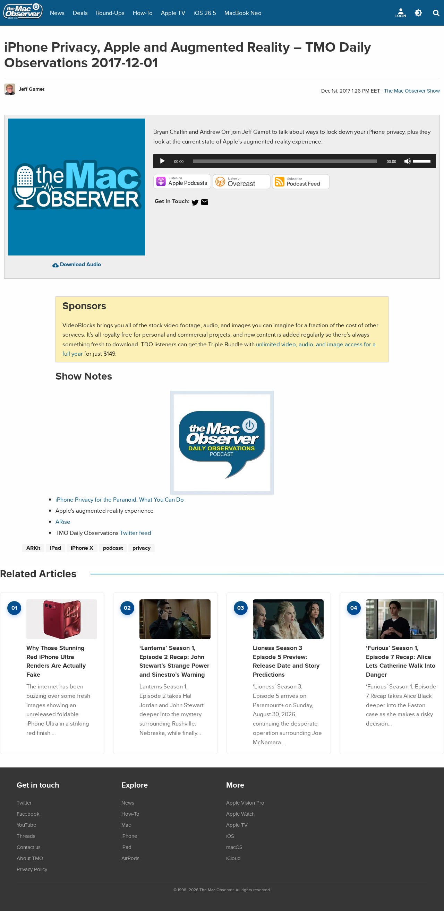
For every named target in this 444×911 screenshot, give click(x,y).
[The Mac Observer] (23, 13)
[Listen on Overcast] (242, 187)
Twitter (24, 802)
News (57, 12)
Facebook (28, 813)
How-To (143, 12)
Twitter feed (135, 532)
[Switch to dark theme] (418, 12)
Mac (126, 824)
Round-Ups (110, 12)
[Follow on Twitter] (195, 202)
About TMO (30, 858)
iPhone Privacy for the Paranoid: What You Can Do (120, 499)
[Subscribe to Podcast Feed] (301, 187)
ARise (63, 521)
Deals (80, 12)
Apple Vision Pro (245, 802)
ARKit (33, 548)
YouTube (26, 824)
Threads (26, 836)
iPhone (129, 836)
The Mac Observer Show (412, 90)
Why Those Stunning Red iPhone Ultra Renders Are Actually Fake (56, 661)
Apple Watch (240, 813)
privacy (142, 548)
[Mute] (407, 161)
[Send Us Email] (204, 202)
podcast (113, 548)
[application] (294, 161)
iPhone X (82, 548)
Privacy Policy (32, 869)
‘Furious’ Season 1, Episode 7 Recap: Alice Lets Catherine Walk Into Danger (400, 661)
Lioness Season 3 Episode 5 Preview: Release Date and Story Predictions (286, 661)
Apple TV (173, 12)
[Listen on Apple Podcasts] (182, 187)
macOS (234, 847)
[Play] (162, 161)
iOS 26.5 (205, 12)
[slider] (423, 160)
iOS (230, 836)
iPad (55, 548)
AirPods (130, 858)
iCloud (233, 858)
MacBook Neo (243, 12)
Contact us (29, 847)
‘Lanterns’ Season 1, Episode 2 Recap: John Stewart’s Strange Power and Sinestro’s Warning (174, 661)
